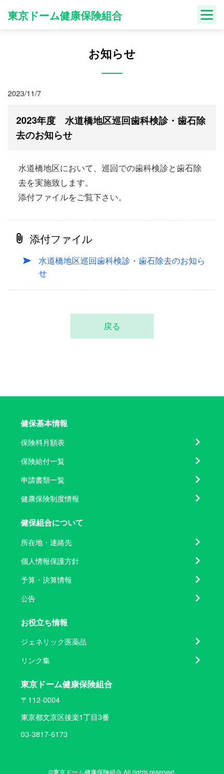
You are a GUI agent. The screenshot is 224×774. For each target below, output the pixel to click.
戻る (112, 326)
